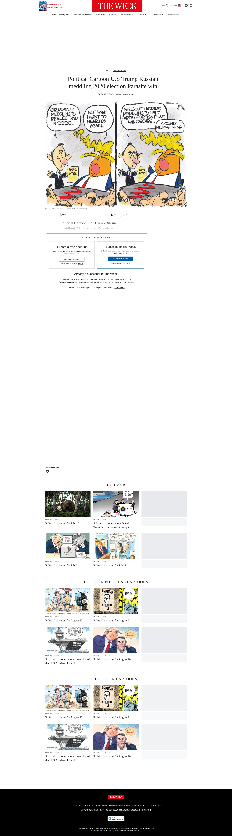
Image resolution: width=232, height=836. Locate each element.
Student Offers (173, 15)
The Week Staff (106, 94)
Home (107, 71)
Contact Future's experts (94, 806)
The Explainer (64, 15)
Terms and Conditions (119, 806)
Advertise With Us (89, 810)
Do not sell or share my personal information (128, 810)
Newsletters (100, 15)
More (142, 15)
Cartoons (112, 15)
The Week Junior (156, 15)
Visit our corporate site (146, 828)
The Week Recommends (82, 15)
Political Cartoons (119, 71)
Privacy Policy (139, 806)
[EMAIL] (48, 471)
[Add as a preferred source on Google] (116, 818)
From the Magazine (128, 15)
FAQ (102, 810)
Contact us (120, 288)
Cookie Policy (154, 806)
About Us (75, 806)
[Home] (53, 15)
